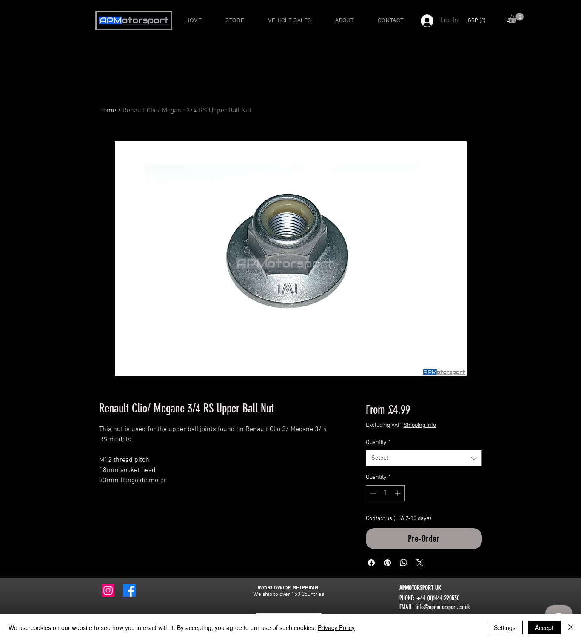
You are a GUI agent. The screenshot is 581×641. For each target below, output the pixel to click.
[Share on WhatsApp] (404, 563)
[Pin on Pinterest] (387, 563)
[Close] (571, 627)
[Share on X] (420, 563)
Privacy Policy (336, 627)
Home (107, 110)
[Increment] (398, 493)
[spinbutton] (385, 493)
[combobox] (424, 458)
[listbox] (488, 20)
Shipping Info (420, 425)
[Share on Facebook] (371, 563)
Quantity (378, 442)
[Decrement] (372, 493)
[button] (516, 18)
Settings (504, 627)
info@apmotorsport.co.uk (442, 607)
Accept (544, 627)
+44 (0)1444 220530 (437, 598)
